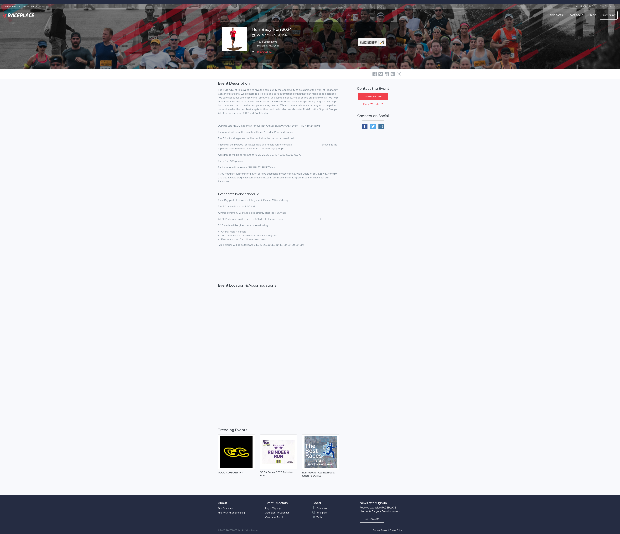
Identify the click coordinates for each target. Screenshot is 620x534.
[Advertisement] (278, 265)
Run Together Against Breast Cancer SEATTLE (318, 474)
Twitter (319, 517)
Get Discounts (372, 519)
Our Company (225, 508)
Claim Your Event (274, 517)
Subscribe (609, 15)
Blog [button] (593, 15)
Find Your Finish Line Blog (231, 512)
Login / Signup (273, 508)
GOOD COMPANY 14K (230, 472)
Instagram (321, 512)
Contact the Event (373, 96)
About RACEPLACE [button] (584, 6)
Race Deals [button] (576, 15)
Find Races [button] (556, 15)
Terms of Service (380, 530)
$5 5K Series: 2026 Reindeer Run (276, 474)
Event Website (371, 104)
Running (262, 52)
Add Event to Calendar (277, 512)
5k (270, 52)
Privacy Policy (396, 530)
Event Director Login (608, 6)
